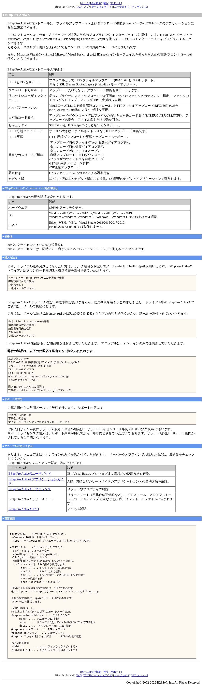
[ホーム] (85, 3)
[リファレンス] (139, 6)
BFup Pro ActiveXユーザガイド (29, 473)
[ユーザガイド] (121, 6)
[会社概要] (96, 3)
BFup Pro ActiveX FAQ (23, 509)
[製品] (106, 3)
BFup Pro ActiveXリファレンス (29, 489)
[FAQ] (79, 6)
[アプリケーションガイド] (98, 6)
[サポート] (116, 3)
